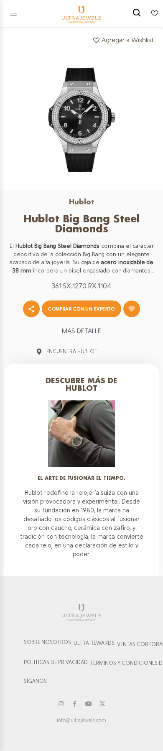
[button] (13, 13)
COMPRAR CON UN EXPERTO (81, 309)
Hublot (81, 201)
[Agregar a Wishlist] (131, 308)
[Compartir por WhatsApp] (31, 308)
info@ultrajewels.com (81, 720)
